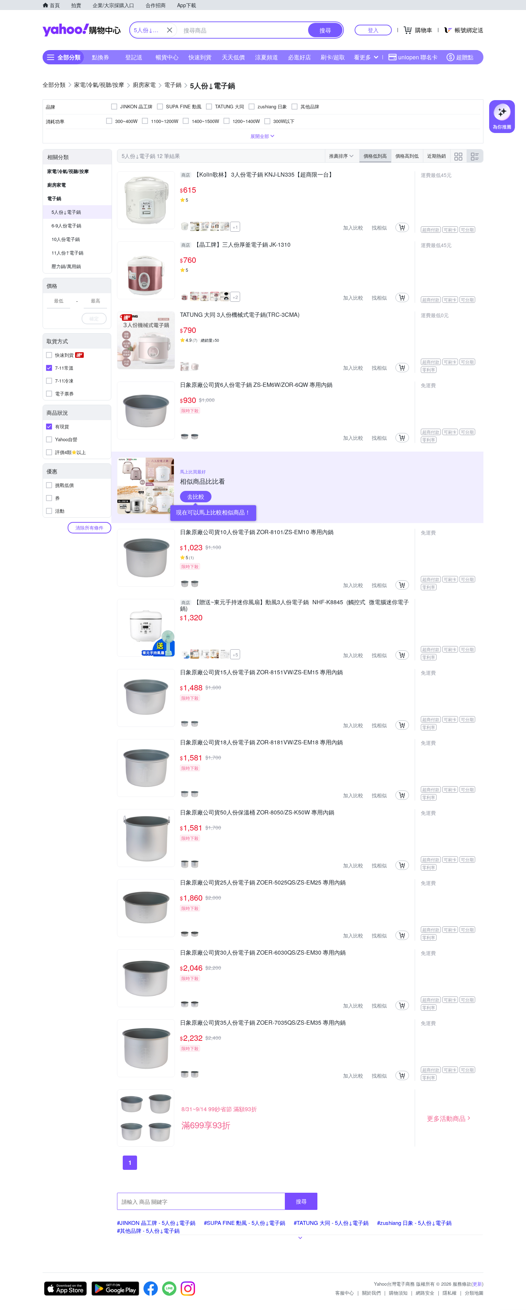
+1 (235, 226)
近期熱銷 (436, 155)
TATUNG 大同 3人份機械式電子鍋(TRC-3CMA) (239, 315)
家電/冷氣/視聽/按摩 (68, 171)
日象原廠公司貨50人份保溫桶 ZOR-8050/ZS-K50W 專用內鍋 (257, 812)
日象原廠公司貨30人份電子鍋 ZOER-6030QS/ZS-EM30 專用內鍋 (263, 952)
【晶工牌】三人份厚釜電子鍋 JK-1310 (236, 244)
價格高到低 (407, 155)
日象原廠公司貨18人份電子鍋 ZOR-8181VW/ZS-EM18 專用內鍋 (261, 742)
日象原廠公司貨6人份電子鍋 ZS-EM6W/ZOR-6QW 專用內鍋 (256, 385)
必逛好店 (299, 57)
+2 (235, 297)
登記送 (133, 57)
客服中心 (344, 1292)
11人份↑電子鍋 (67, 252)
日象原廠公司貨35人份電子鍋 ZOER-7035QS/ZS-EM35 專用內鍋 (263, 1022)
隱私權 (450, 1292)
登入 (373, 30)
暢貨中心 (167, 57)
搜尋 (301, 1201)
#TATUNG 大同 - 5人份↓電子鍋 (331, 1222)
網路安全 (425, 1292)
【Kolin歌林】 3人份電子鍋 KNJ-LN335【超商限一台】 (258, 174)
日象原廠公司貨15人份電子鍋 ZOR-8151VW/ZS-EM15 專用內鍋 (261, 672)
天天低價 (233, 57)
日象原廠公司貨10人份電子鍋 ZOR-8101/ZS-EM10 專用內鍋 (256, 532)
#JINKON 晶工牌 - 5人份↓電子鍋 (156, 1222)
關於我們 (371, 1292)
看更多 (362, 57)
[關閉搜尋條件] (169, 30)
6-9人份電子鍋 (66, 225)
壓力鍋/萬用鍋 (66, 266)
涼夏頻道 (266, 57)
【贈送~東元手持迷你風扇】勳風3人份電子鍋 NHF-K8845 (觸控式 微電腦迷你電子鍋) (294, 605)
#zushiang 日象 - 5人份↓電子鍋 (414, 1222)
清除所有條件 (89, 527)
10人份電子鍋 (66, 239)
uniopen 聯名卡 (418, 57)
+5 (235, 654)
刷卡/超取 (333, 57)
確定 (94, 318)
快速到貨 (200, 57)
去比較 (195, 496)
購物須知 (398, 1292)
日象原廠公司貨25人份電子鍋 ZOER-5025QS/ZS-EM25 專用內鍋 (263, 882)
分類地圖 (474, 1292)
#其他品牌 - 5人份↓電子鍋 (148, 1230)
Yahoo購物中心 (82, 30)
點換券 (100, 57)
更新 (477, 1283)
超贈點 (464, 57)
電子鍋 (54, 198)
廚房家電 (56, 184)
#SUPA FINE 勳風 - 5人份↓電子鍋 (244, 1222)
